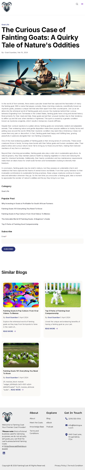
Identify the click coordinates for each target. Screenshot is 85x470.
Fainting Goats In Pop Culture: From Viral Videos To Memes (26, 214)
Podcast (49, 427)
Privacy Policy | (61, 466)
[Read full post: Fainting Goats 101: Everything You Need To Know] (21, 367)
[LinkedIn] (4, 453)
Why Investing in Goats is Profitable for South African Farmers (27, 203)
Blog (48, 418)
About (32, 418)
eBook (49, 423)
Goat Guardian (12, 317)
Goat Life (5, 25)
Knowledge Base (37, 427)
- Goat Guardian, (10, 52)
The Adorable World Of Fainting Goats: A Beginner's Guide (26, 219)
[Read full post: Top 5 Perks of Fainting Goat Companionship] (63, 307)
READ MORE (8, 331)
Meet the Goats (36, 423)
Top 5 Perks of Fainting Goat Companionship (20, 224)
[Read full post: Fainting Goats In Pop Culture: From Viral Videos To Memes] (21, 307)
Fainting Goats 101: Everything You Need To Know (22, 209)
